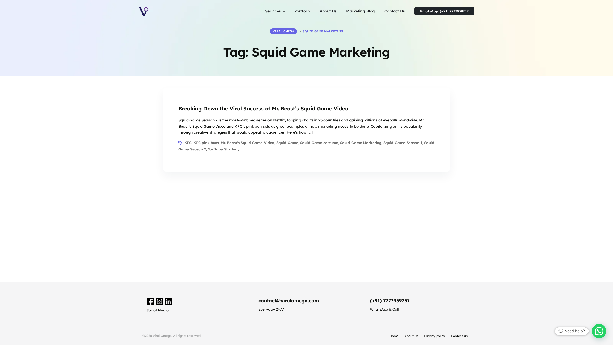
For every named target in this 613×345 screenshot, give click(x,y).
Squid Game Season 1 (402, 142)
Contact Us (459, 336)
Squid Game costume (319, 142)
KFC (188, 142)
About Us (411, 336)
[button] (599, 331)
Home (394, 336)
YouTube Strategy (224, 149)
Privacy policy (434, 336)
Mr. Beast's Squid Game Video (247, 142)
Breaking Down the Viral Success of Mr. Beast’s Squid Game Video (263, 108)
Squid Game (287, 142)
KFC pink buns (206, 142)
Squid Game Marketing (360, 142)
